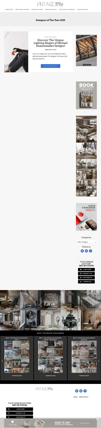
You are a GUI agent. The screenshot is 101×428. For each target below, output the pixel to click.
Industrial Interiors (67, 9)
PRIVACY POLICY (83, 397)
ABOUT (76, 397)
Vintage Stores (37, 9)
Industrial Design (22, 9)
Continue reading (50, 66)
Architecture (82, 9)
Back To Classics (50, 37)
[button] (98, 361)
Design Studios (51, 9)
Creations (9, 9)
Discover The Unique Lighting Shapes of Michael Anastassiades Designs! (51, 43)
